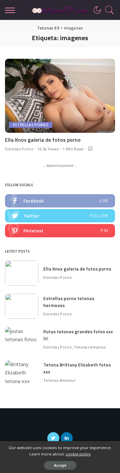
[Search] (108, 10)
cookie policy (78, 453)
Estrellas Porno (30, 124)
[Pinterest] (60, 230)
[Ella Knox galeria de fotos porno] (60, 96)
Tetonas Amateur (90, 347)
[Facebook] (60, 200)
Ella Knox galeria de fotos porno (43, 140)
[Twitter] (60, 215)
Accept (60, 465)
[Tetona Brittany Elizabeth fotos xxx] (21, 372)
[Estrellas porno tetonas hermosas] (21, 306)
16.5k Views (48, 149)
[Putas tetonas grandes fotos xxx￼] (21, 339)
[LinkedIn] (67, 438)
